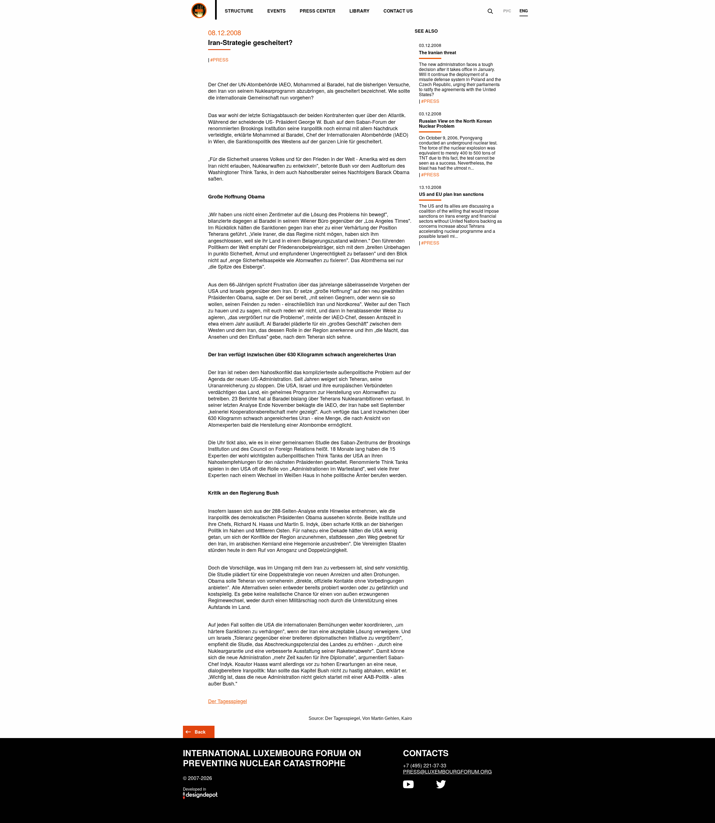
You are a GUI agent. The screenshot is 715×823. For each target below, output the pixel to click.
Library (359, 11)
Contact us (398, 11)
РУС (507, 10)
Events (276, 11)
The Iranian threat (437, 52)
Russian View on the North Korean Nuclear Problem (455, 123)
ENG (523, 10)
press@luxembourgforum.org (447, 771)
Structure (239, 11)
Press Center (317, 11)
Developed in (194, 789)
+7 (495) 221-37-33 (424, 765)
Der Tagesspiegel (227, 701)
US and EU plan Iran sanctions (451, 194)
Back (200, 732)
